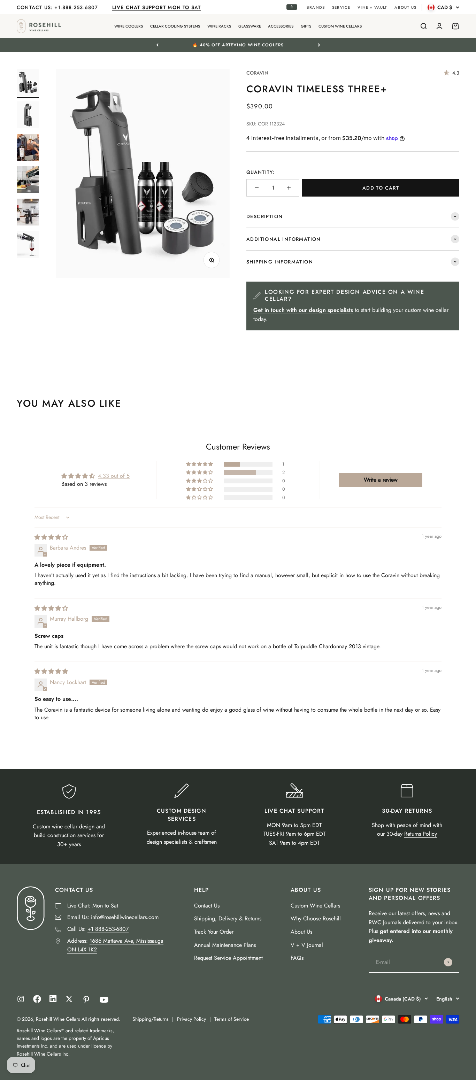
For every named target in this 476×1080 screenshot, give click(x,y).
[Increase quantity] (289, 188)
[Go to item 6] (28, 245)
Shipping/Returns (150, 1019)
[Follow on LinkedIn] (53, 1000)
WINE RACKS (219, 26)
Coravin (257, 72)
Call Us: (98, 929)
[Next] (319, 44)
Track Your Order (213, 932)
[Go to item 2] (28, 115)
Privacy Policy (191, 1019)
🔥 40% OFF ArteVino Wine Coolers (238, 45)
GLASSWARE (249, 26)
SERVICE (341, 7)
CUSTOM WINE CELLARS (340, 26)
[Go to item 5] (28, 213)
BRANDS (316, 7)
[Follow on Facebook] (37, 1001)
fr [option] (292, 7)
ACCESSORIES (280, 26)
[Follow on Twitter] (69, 999)
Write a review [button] (381, 480)
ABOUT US (405, 7)
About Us (301, 932)
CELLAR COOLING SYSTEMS (175, 26)
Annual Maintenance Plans (225, 945)
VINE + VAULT (372, 7)
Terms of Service (231, 1019)
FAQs (297, 958)
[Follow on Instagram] (21, 999)
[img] (51, 537)
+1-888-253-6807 (77, 7)
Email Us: (113, 917)
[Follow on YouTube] (104, 999)
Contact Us (207, 906)
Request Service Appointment (228, 958)
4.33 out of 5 (114, 476)
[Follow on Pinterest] (86, 999)
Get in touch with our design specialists (303, 310)
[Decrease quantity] (257, 187)
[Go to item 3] (28, 148)
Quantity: (260, 172)
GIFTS (306, 26)
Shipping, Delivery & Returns (227, 918)
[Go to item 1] (28, 83)
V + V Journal (307, 945)
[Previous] (157, 44)
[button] (200, 464)
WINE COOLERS (128, 26)
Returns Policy (420, 834)
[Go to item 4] (28, 180)
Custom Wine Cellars (315, 906)
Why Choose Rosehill (316, 918)
